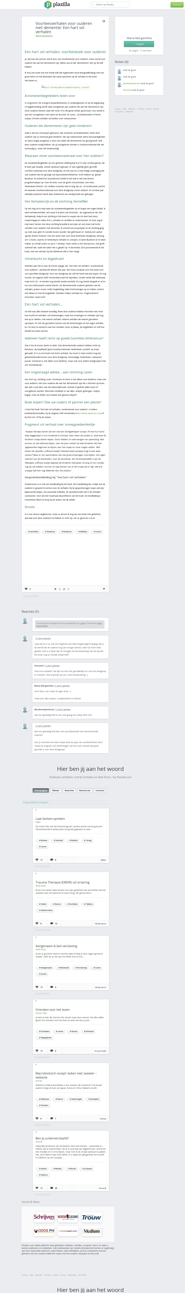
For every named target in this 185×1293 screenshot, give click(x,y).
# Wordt (72, 1168)
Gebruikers (72, 1275)
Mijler (38, 822)
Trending (47, 1275)
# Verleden (72, 904)
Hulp (31, 1275)
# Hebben (82, 531)
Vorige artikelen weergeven (35, 802)
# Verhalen (33, 531)
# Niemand (64, 967)
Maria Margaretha (44, 35)
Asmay (39, 1080)
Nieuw (55, 790)
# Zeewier (43, 1105)
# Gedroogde (76, 1099)
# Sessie (57, 904)
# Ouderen (50, 531)
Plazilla (83, 1275)
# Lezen (97, 531)
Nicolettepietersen (44, 709)
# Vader (42, 904)
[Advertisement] (65, 564)
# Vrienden (44, 1031)
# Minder (57, 1168)
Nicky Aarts (41, 885)
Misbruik (38, 1275)
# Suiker (43, 1168)
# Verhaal (58, 840)
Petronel (38, 665)
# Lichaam (87, 1168)
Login (82, 623)
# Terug (87, 840)
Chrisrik (39, 1141)
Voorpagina (40, 790)
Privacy (24, 1275)
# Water (59, 1099)
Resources (84, 790)
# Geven (73, 1031)
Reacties (69, 790)
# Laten (97, 967)
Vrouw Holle (41, 1013)
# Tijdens (88, 904)
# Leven (42, 846)
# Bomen (43, 840)
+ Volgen (139, 44)
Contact (100, 790)
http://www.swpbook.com (88, 413)
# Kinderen (67, 531)
